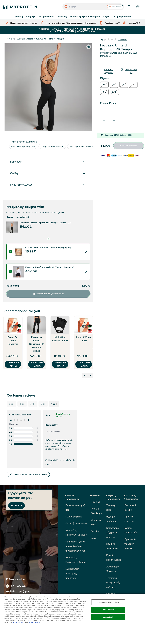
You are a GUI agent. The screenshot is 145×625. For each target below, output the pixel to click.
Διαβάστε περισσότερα (56, 449)
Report (48, 464)
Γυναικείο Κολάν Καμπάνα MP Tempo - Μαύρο (36, 344)
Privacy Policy (18, 622)
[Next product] (90, 375)
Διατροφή (31, 16)
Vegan (106, 16)
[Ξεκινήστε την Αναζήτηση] (66, 6)
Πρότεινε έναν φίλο (129, 518)
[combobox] (93, 6)
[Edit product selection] (86, 251)
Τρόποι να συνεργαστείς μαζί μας (113, 582)
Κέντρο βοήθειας (73, 516)
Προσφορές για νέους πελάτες (130, 544)
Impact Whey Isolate (83, 339)
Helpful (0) (53, 460)
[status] (109, 120)
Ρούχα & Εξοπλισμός (97, 511)
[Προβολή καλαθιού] (138, 7)
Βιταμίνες (62, 16)
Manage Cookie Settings (108, 602)
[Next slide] (92, 348)
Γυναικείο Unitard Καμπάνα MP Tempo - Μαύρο (39, 39)
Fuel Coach (116, 7)
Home (10, 39)
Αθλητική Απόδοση (122, 16)
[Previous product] (85, 375)
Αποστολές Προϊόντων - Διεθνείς (76, 532)
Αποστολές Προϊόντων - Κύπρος (76, 559)
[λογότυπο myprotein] (20, 7)
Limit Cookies (108, 610)
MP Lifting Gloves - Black (60, 339)
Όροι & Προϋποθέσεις (113, 557)
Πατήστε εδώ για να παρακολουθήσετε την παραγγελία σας (75, 546)
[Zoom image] (88, 46)
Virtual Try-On (131, 71)
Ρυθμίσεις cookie (15, 579)
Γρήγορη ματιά (13, 364)
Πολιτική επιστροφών (76, 523)
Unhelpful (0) (69, 460)
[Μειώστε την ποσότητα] (104, 120)
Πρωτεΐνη (18, 16)
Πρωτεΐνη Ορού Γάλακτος (13, 340)
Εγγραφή (16, 505)
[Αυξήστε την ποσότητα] (114, 120)
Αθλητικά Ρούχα (46, 16)
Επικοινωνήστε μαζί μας (75, 507)
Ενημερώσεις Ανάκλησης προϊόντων (72, 573)
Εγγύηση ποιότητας (111, 518)
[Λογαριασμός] (129, 7)
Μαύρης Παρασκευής (130, 530)
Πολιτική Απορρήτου (112, 546)
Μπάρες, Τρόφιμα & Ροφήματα (85, 16)
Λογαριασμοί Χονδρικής (112, 568)
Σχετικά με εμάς (111, 507)
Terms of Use (34, 622)
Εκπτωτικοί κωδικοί (130, 507)
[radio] (104, 85)
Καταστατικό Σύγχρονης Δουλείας (112, 532)
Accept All (108, 617)
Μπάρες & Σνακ (96, 522)
